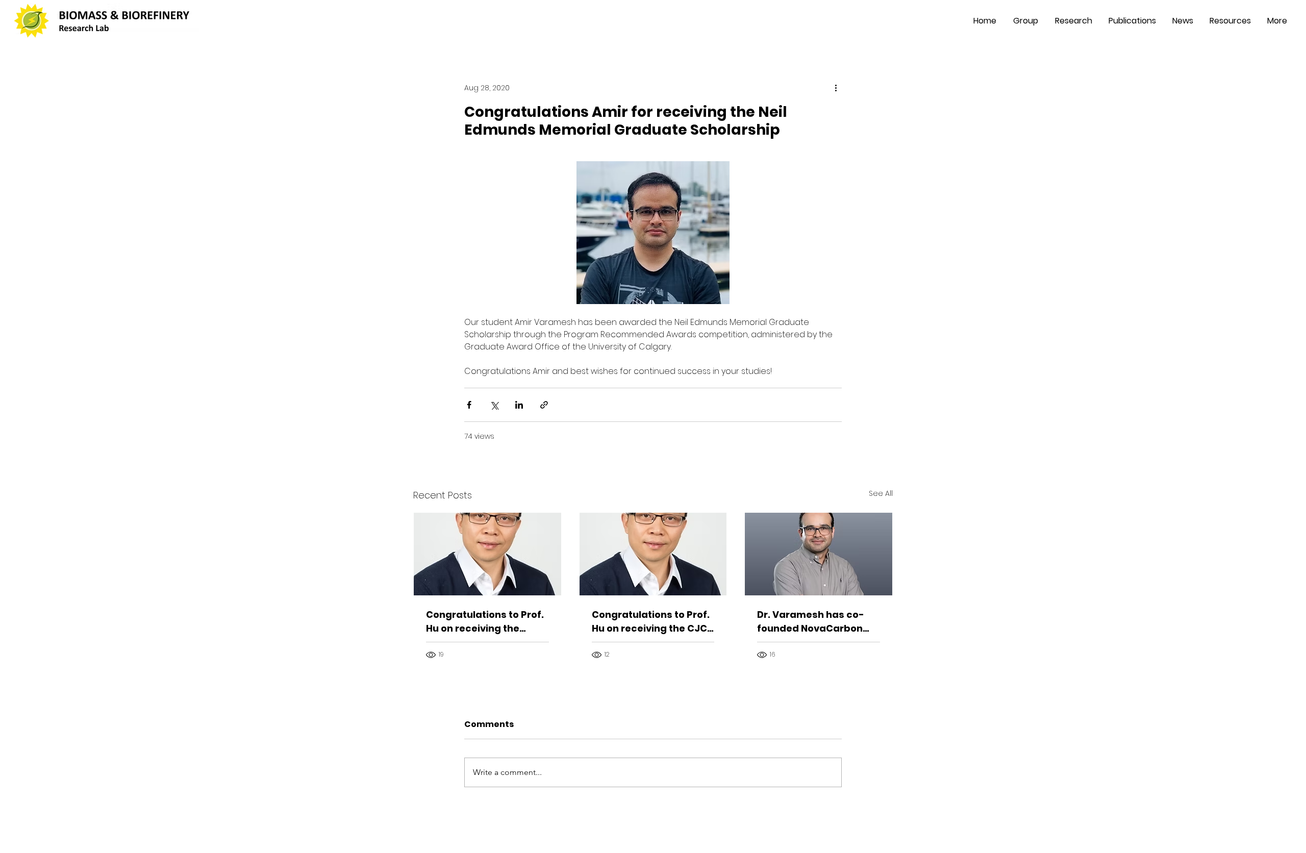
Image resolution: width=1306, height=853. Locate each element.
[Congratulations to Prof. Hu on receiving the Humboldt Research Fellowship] (487, 554)
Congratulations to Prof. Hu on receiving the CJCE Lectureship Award (652, 621)
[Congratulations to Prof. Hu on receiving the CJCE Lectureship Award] (653, 554)
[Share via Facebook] (469, 405)
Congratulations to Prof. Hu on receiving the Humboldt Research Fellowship (485, 621)
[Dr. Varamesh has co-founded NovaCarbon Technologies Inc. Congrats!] (818, 554)
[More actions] (836, 88)
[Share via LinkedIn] (519, 405)
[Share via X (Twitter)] (494, 405)
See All (881, 493)
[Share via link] (544, 405)
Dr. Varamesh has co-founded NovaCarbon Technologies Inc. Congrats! (810, 621)
